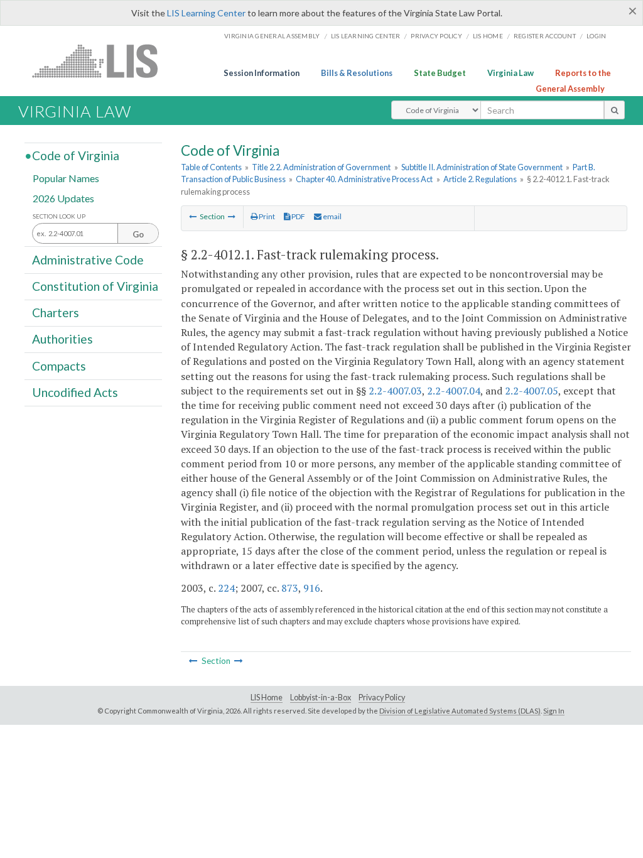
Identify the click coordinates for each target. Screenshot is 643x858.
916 (311, 588)
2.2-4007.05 (531, 391)
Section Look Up (59, 216)
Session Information (262, 73)
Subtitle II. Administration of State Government (482, 167)
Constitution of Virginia (95, 286)
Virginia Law (510, 73)
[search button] (614, 109)
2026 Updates (63, 198)
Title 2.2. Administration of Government (321, 167)
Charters (55, 312)
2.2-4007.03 (395, 391)
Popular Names (66, 178)
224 (226, 588)
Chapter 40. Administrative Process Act (364, 179)
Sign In (554, 711)
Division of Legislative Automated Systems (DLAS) (460, 711)
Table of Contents (211, 167)
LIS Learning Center (206, 13)
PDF (297, 216)
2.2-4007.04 (453, 391)
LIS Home (267, 697)
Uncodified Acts (75, 392)
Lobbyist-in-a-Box (320, 697)
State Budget (440, 73)
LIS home (488, 36)
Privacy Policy (436, 36)
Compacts (59, 365)
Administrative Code (88, 259)
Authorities (62, 339)
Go (138, 234)
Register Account (545, 36)
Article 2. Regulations (480, 179)
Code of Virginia (75, 155)
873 (289, 588)
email (332, 216)
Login (596, 36)
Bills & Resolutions (356, 73)
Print (266, 216)
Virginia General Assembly (272, 36)
